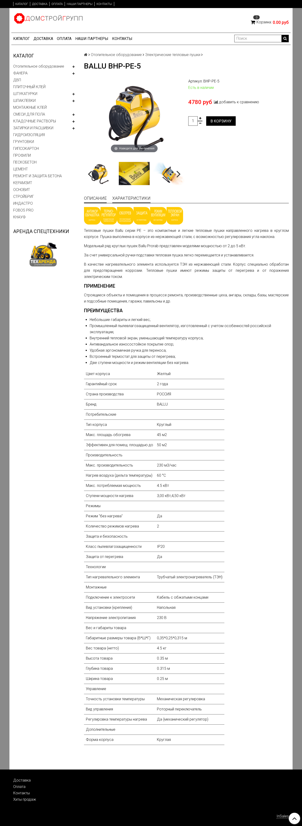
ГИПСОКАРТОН (26, 148)
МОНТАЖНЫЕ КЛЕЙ (30, 107)
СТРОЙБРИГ (23, 196)
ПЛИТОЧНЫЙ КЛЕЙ (29, 87)
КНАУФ (19, 217)
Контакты (104, 4)
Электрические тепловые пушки (172, 54)
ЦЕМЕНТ (20, 169)
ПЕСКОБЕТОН (25, 162)
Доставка (39, 4)
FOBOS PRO (23, 210)
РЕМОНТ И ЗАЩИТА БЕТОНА (37, 176)
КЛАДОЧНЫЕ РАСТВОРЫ (34, 121)
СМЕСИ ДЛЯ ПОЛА (29, 114)
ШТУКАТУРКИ (25, 93)
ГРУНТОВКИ (23, 141)
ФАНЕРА (20, 73)
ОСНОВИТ (21, 189)
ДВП (17, 80)
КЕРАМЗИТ (22, 183)
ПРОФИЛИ (22, 155)
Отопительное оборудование (38, 66)
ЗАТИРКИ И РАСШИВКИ (33, 128)
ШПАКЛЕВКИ (24, 100)
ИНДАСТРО (23, 203)
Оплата (57, 4)
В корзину (220, 121)
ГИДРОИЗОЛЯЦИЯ (29, 135)
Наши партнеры (79, 4)
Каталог (21, 4)
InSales (283, 816)
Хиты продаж (24, 799)
